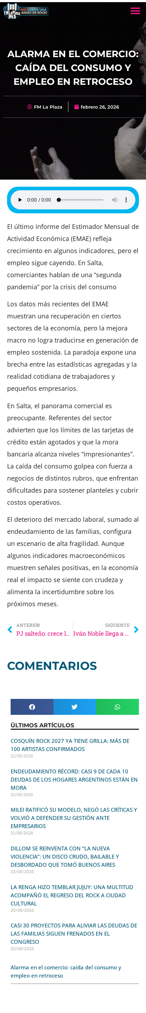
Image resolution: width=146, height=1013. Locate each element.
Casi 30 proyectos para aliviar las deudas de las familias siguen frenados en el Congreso (74, 933)
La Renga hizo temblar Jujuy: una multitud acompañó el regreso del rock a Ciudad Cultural (72, 895)
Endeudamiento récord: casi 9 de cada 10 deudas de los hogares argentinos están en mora (74, 779)
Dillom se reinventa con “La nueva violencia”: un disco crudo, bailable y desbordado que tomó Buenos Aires (65, 856)
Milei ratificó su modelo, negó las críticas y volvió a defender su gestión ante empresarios (74, 817)
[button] (135, 11)
